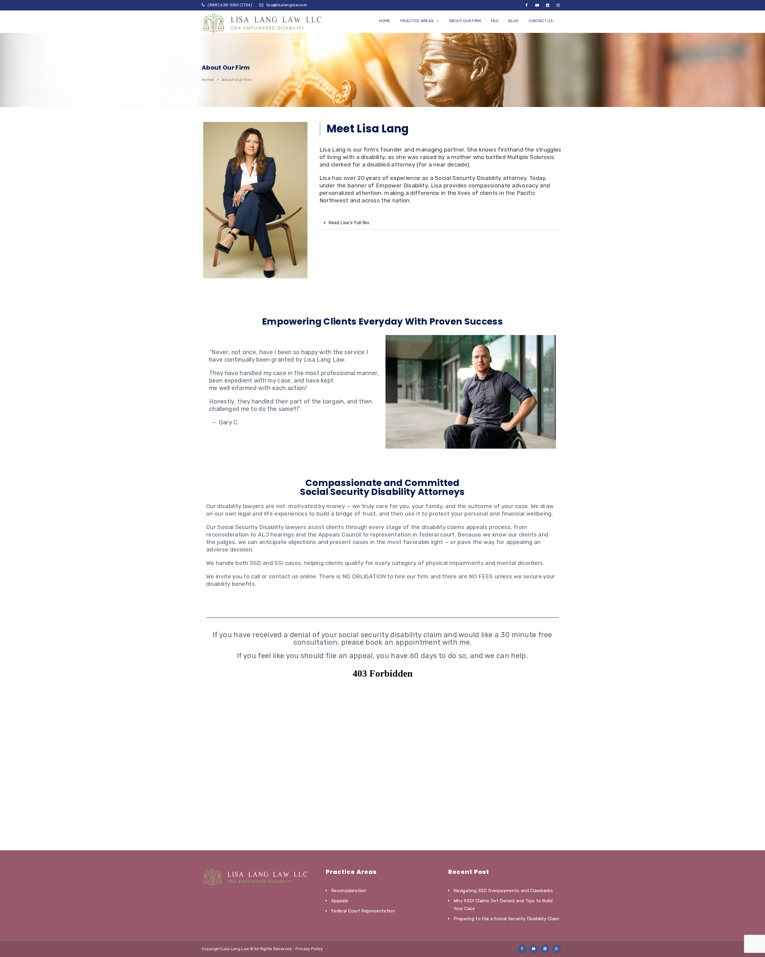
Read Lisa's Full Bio (348, 222)
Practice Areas (417, 21)
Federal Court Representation (363, 911)
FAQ (494, 21)
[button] (440, 223)
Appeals (339, 901)
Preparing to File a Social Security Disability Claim (506, 918)
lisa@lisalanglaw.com (287, 5)
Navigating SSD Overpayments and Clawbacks (503, 890)
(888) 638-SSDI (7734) (230, 5)
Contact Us (541, 21)
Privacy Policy (309, 949)
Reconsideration (348, 890)
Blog (513, 21)
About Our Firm (465, 21)
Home (384, 21)
